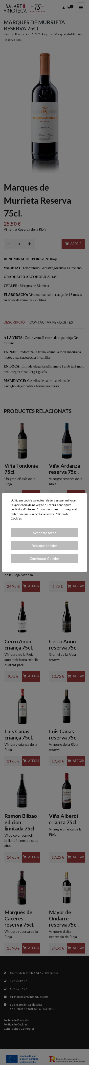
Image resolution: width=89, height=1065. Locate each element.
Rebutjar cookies (45, 545)
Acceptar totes (44, 533)
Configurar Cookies (45, 558)
